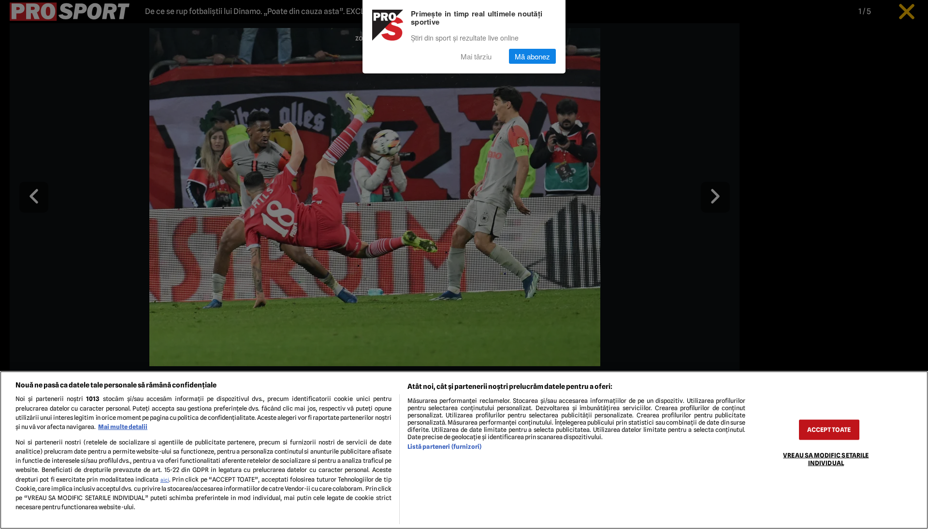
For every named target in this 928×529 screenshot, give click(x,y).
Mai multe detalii (122, 426)
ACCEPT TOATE (829, 429)
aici (164, 480)
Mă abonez (532, 56)
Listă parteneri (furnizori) (444, 446)
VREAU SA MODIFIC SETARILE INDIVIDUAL (826, 459)
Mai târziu (476, 56)
